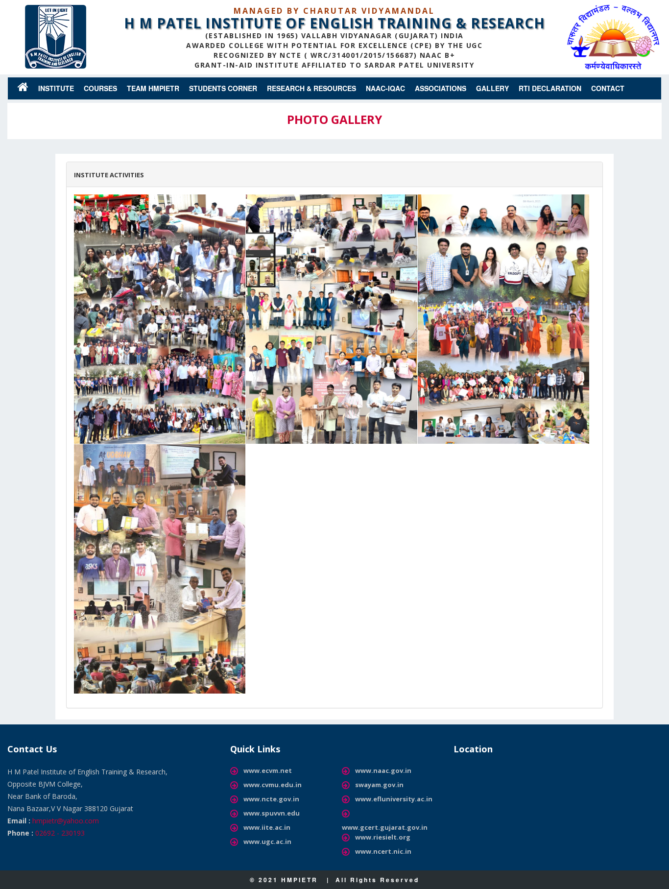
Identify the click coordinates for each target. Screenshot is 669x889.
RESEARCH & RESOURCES (311, 88)
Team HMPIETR (153, 88)
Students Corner (223, 88)
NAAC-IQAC (385, 88)
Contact (607, 88)
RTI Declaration (550, 88)
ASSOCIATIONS (440, 88)
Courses (100, 88)
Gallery (492, 88)
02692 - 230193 (60, 833)
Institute (56, 88)
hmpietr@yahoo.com (65, 820)
